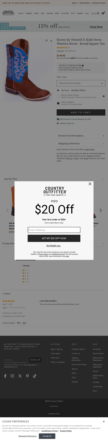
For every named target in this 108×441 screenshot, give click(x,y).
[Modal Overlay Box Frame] (54, 220)
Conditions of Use (49, 431)
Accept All (47, 436)
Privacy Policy (66, 431)
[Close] (104, 421)
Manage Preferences (27, 436)
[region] (54, 429)
